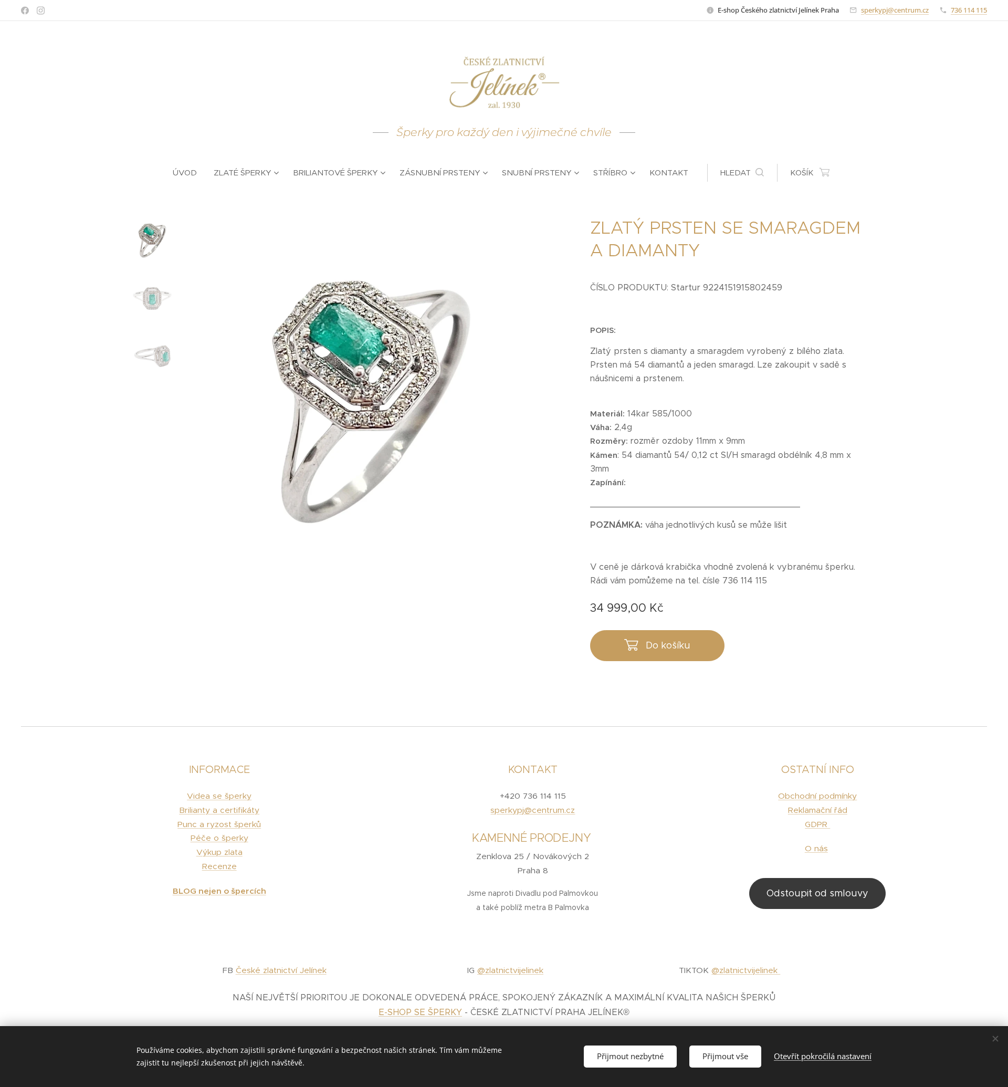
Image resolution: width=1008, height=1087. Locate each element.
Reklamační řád (817, 810)
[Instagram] (40, 10)
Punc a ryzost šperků (219, 824)
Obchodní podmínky (817, 796)
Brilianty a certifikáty (219, 810)
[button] (742, 173)
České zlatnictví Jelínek (281, 970)
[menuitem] (189, 173)
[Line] (25, 10)
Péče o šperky (219, 838)
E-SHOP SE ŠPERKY (420, 1012)
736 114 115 (969, 10)
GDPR (817, 824)
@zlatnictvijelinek (510, 970)
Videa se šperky (219, 796)
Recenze (219, 866)
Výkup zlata (219, 852)
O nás (816, 848)
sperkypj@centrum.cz (895, 10)
